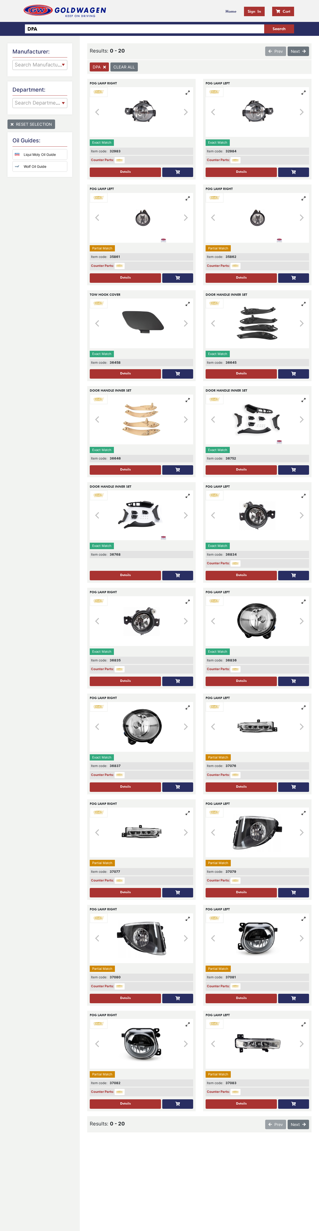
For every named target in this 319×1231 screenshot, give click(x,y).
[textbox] (40, 64)
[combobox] (39, 65)
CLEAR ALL (124, 66)
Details (125, 172)
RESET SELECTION (32, 124)
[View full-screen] (188, 93)
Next (296, 51)
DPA (98, 66)
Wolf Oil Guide (35, 166)
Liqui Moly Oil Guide (40, 154)
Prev (277, 51)
